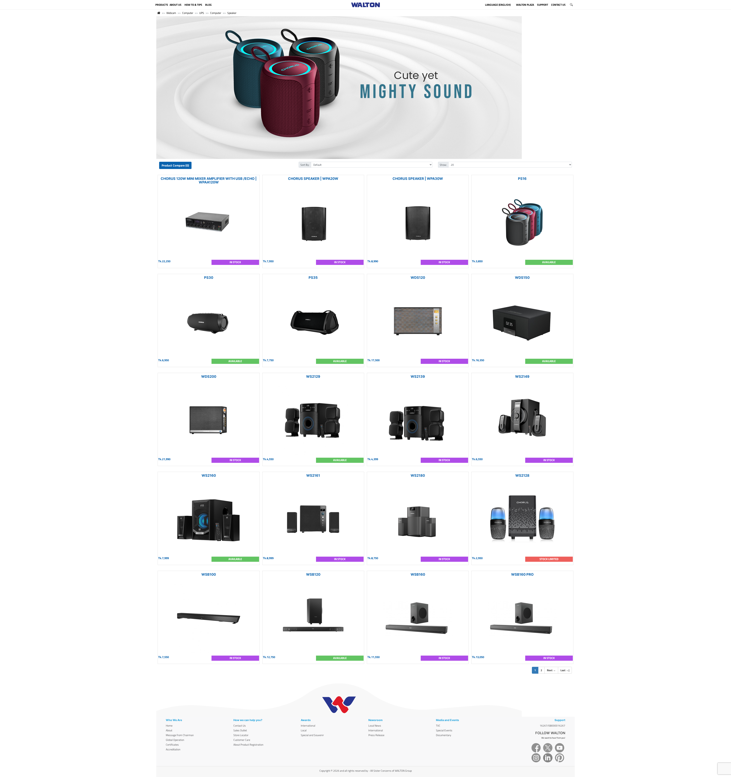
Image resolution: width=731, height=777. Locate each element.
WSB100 (208, 574)
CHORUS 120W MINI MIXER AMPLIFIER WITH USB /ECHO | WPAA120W (209, 180)
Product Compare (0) (175, 165)
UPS (201, 13)
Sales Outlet (240, 730)
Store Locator (240, 735)
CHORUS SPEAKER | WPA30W (418, 179)
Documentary (443, 735)
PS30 (208, 278)
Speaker (231, 13)
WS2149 (522, 377)
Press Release (376, 735)
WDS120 (418, 278)
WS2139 (418, 377)
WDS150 (522, 278)
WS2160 (209, 475)
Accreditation (173, 749)
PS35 (313, 278)
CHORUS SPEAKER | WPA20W (313, 179)
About (169, 730)
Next (551, 670)
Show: (443, 165)
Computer (187, 13)
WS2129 (313, 377)
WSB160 (418, 574)
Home (169, 726)
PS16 (522, 179)
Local (303, 730)
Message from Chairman (180, 735)
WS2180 (418, 475)
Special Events (444, 730)
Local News (374, 726)
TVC (438, 726)
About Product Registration (248, 745)
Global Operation (175, 740)
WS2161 (313, 475)
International (308, 726)
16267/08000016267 (552, 726)
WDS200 (208, 377)
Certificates (172, 745)
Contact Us (239, 726)
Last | (564, 670)
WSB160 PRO (522, 574)
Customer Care (241, 740)
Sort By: (304, 165)
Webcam (171, 13)
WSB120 (313, 574)
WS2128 (522, 475)
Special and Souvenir (312, 735)
